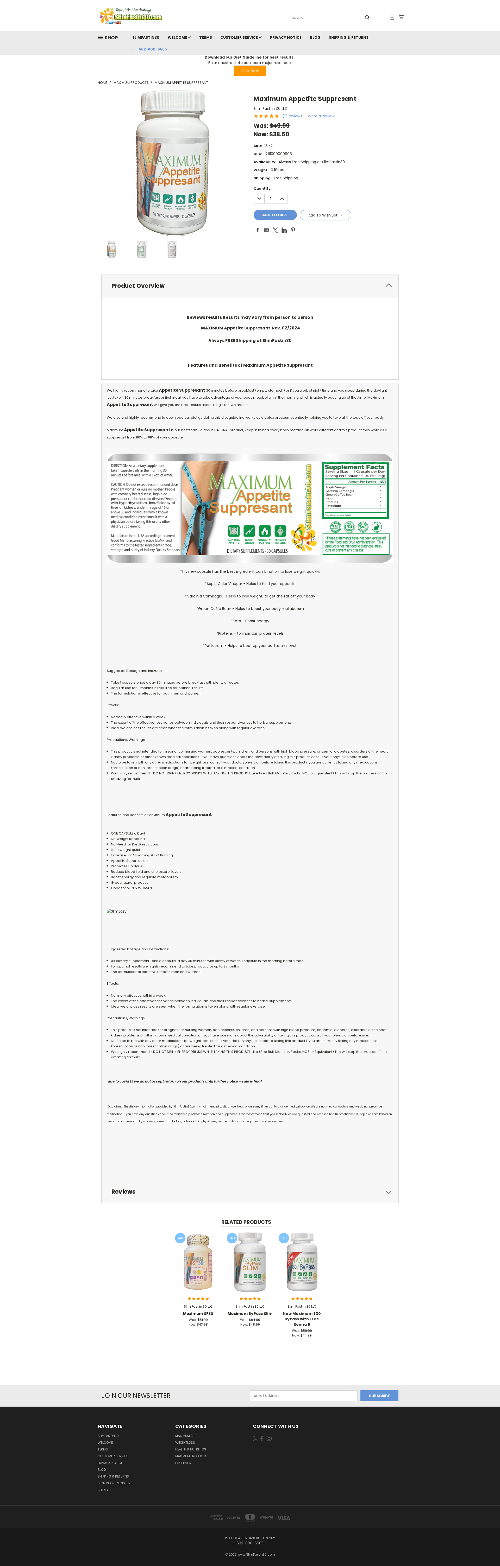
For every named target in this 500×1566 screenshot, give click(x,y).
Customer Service (239, 37)
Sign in (104, 1483)
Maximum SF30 (198, 1313)
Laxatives (183, 1463)
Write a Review (321, 116)
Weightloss (185, 1442)
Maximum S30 (186, 1436)
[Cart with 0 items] (401, 17)
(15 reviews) (293, 116)
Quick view (198, 1257)
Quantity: (263, 188)
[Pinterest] (293, 230)
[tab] (250, 286)
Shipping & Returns (348, 37)
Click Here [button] (250, 70)
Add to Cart (198, 1266)
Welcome (178, 37)
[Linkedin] (284, 230)
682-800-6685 (153, 49)
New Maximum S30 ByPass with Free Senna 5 (302, 1319)
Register (123, 1483)
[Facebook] (257, 230)
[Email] (266, 230)
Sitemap (104, 1490)
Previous (486, 1549)
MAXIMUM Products (191, 1456)
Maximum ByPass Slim (250, 1313)
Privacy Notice (286, 37)
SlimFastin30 (145, 37)
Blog (315, 37)
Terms (205, 37)
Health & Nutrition (190, 1449)
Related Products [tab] (246, 1222)
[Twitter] (275, 230)
